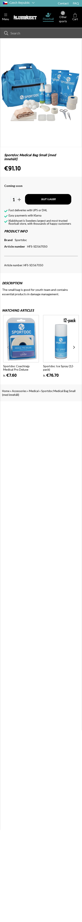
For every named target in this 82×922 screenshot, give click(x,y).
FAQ (76, 3)
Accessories (19, 391)
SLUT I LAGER (48, 199)
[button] (5, 17)
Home (5, 391)
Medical (34, 391)
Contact (63, 3)
